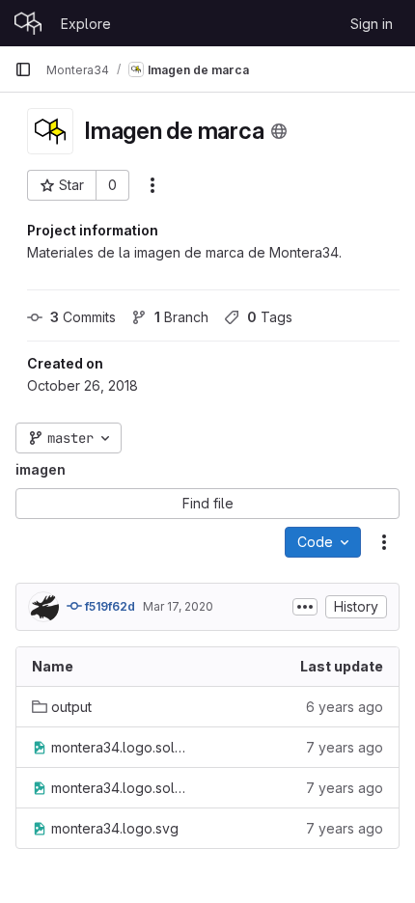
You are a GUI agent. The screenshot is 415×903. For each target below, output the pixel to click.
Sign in (371, 23)
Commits (83, 317)
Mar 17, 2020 (178, 606)
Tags (269, 317)
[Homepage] (28, 23)
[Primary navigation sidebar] (23, 69)
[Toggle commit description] (305, 607)
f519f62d (108, 606)
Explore (86, 23)
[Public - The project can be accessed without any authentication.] (279, 131)
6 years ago (344, 706)
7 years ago (344, 747)
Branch (181, 317)
